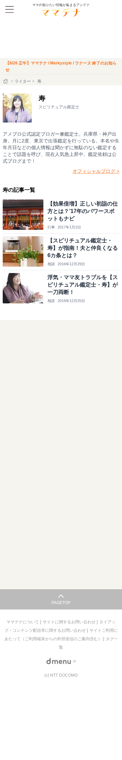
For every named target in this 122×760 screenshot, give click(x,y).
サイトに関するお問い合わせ (70, 622)
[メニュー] (9, 9)
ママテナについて (23, 622)
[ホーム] (6, 81)
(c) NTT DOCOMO (61, 675)
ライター (23, 81)
